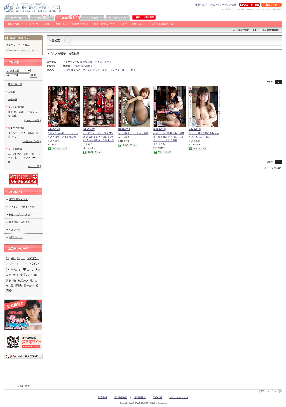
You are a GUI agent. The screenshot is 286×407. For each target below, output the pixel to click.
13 (7, 258)
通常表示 (87, 61)
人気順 (47, 24)
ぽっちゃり (14, 132)
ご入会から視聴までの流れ (23, 207)
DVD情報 (157, 397)
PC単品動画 (120, 397)
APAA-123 (194, 129)
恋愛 (21, 111)
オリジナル (98, 70)
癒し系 (30, 132)
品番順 (86, 66)
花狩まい (29, 285)
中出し (33, 153)
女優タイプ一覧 (31, 141)
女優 (15, 275)
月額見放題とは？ (79, 24)
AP (13, 258)
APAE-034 (53, 129)
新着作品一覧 (15, 84)
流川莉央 (16, 285)
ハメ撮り (29, 111)
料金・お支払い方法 (104, 24)
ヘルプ (123, 24)
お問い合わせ (139, 24)
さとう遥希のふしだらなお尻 (133, 133)
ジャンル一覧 (32, 120)
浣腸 (26, 153)
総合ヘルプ (201, 4)
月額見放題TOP (16, 24)
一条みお (16, 269)
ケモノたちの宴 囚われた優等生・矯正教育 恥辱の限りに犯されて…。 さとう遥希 (168, 137)
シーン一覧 (33, 166)
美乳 (23, 132)
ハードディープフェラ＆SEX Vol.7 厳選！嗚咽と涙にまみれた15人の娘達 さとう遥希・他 (98, 137)
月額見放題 (140, 397)
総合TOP (102, 397)
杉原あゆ (23, 280)
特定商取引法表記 (23, 386)
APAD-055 (124, 129)
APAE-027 (88, 129)
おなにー (33, 258)
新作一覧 (34, 24)
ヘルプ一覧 (15, 229)
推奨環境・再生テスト (20, 222)
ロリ (14, 136)
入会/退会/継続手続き (162, 24)
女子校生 (12, 111)
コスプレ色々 (15, 153)
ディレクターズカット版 (120, 70)
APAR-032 (159, 129)
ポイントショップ (178, 397)
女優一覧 (60, 24)
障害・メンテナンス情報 (223, 4)
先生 (14, 115)
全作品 (66, 70)
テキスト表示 (102, 61)
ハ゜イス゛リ (19, 264)
